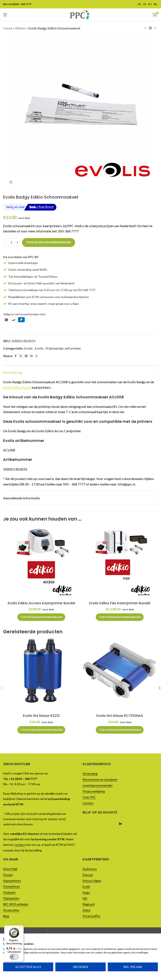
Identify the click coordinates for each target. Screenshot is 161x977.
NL (155, 4)
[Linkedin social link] (31, 356)
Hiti (85, 898)
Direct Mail (10, 869)
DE (139, 4)
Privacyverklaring (94, 791)
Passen (8, 874)
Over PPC (89, 797)
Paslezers (9, 892)
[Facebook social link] (15, 356)
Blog (6, 916)
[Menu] (21, 928)
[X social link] (20, 356)
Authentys (90, 869)
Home (7, 28)
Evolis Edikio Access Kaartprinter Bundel (41, 603)
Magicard (89, 904)
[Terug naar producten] (150, 28)
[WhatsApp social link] (36, 356)
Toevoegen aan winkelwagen (48, 242)
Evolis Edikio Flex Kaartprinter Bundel (119, 603)
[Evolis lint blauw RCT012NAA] (120, 673)
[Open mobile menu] (5, 15)
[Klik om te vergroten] (11, 182)
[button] (41, 617)
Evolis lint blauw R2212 (41, 715)
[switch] (14, 956)
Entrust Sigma (92, 880)
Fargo (86, 892)
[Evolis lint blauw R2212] (41, 673)
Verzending (90, 773)
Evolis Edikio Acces (17, 387)
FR (144, 4)
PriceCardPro (91, 916)
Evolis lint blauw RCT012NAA (119, 715)
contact (20, 844)
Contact (88, 803)
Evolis (28, 348)
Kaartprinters (12, 880)
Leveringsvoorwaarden (98, 785)
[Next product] (155, 28)
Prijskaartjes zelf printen (63, 348)
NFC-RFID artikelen (15, 904)
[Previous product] (145, 28)
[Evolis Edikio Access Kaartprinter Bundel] (41, 560)
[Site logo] (79, 14)
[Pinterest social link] (26, 356)
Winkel (20, 28)
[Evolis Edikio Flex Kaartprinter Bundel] (120, 560)
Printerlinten (11, 886)
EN (150, 4)
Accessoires (11, 910)
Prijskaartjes (11, 898)
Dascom (88, 874)
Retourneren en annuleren (100, 779)
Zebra (86, 910)
